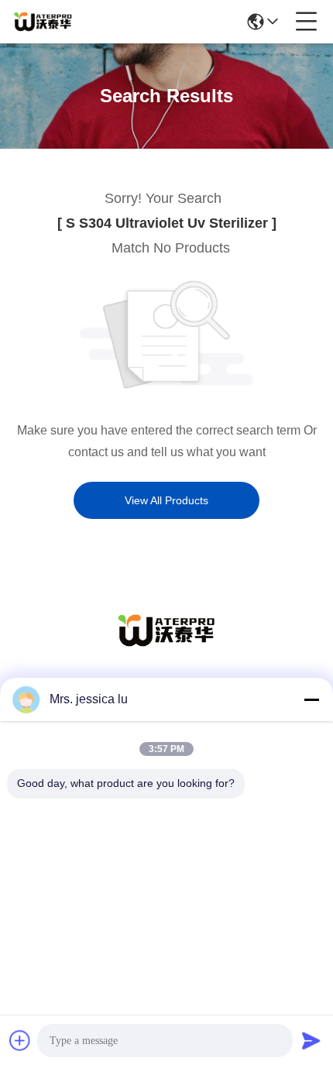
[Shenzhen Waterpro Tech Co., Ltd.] (43, 22)
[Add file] (20, 1040)
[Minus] (311, 699)
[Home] (166, 649)
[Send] (311, 1040)
